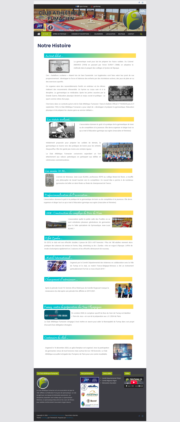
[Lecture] (127, 386)
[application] (134, 382)
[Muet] (139, 386)
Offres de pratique (59, 34)
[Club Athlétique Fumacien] (39, 34)
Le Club (45, 34)
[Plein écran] (142, 386)
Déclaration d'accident (109, 383)
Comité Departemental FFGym (111, 378)
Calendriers (98, 34)
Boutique (121, 34)
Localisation (110, 34)
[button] (49, 34)
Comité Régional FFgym (109, 380)
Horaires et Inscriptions (80, 34)
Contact (131, 34)
